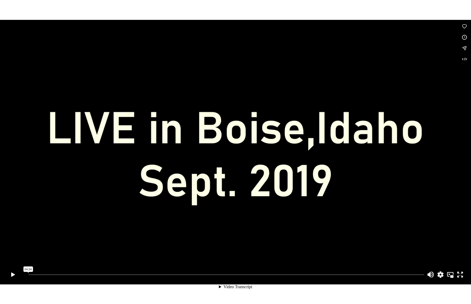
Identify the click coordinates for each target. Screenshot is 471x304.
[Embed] (464, 59)
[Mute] (430, 274)
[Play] (13, 274)
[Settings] (440, 274)
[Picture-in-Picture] (450, 274)
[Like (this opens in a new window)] (464, 26)
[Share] (464, 48)
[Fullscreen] (460, 274)
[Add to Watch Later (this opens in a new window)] (464, 37)
